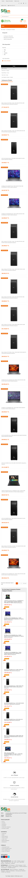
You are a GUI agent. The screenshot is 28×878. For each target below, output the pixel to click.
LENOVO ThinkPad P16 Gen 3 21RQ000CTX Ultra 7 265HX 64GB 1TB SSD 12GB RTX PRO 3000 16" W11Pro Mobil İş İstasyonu (13, 601)
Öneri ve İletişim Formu (6, 849)
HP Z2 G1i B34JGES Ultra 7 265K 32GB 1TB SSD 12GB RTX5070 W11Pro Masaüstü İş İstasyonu (13, 686)
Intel (15, 862)
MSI (4, 54)
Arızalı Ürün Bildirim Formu (7, 848)
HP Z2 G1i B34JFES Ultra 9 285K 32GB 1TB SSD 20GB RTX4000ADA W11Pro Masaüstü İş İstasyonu (13, 736)
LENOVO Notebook (23, 866)
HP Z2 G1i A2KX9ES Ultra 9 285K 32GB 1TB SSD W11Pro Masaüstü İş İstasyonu (13, 670)
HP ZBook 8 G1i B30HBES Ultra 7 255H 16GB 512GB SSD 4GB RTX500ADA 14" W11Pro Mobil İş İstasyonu (12, 653)
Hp (12, 862)
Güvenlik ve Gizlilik (5, 828)
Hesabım (3, 822)
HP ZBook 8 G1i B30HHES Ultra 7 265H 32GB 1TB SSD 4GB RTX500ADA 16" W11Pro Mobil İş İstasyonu (14, 619)
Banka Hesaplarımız (5, 840)
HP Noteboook (15, 866)
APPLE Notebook (19, 865)
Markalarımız (4, 841)
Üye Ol (3, 821)
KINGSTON (7, 863)
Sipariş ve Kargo (5, 837)
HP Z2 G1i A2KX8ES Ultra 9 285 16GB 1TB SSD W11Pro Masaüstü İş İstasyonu (13, 720)
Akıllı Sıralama (4, 68)
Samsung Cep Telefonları (20, 870)
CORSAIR (13, 863)
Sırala (14, 66)
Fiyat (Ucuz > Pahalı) (5, 70)
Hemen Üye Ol (12, 5)
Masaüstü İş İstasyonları (8, 37)
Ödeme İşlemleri (5, 836)
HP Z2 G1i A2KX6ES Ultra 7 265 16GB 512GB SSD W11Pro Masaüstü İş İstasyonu (14, 704)
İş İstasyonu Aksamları (8, 36)
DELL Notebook (9, 866)
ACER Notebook (11, 865)
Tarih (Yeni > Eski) (5, 75)
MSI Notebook (4, 867)
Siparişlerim (4, 824)
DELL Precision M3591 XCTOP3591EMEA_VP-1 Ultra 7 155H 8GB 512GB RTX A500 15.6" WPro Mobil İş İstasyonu (13, 754)
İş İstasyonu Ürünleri (10, 29)
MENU (3, 26)
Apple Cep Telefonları (14, 869)
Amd (18, 862)
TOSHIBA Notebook (11, 867)
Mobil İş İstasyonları (7, 39)
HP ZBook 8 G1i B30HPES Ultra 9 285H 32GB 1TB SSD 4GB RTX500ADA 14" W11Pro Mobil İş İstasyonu (14, 636)
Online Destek (14, 797)
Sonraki (24, 583)
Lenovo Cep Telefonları (10, 870)
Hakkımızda (16, 1)
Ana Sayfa (3, 29)
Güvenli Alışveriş (14, 785)
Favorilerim (24, 21)
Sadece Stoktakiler (7, 60)
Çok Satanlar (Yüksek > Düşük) (7, 77)
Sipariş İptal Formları (5, 847)
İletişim (3, 834)
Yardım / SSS (4, 839)
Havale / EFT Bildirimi (6, 851)
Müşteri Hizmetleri (9, 1)
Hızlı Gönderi (14, 775)
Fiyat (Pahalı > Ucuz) (5, 72)
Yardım (3, 1)
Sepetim (21, 21)
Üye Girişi (4, 5)
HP (4, 51)
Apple (2, 862)
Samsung (6, 862)
